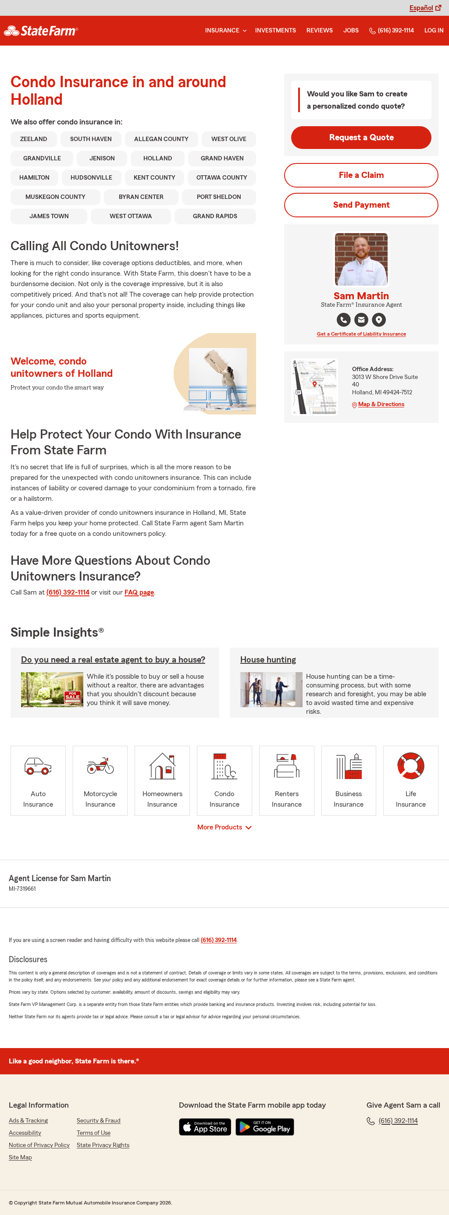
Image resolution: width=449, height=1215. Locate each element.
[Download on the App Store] (205, 1127)
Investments (275, 31)
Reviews (319, 31)
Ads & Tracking (28, 1121)
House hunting (268, 659)
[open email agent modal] (361, 321)
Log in (434, 31)
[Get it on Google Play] (264, 1127)
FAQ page (139, 592)
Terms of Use (93, 1133)
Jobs (351, 31)
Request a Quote (361, 137)
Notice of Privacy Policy (39, 1145)
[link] (41, 30)
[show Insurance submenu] (242, 31)
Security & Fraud (99, 1121)
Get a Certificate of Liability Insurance (361, 334)
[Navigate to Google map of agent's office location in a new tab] (379, 320)
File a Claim (361, 175)
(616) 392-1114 (396, 31)
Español (421, 7)
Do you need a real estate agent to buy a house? (113, 659)
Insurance (222, 31)
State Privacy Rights (103, 1145)
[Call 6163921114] (344, 320)
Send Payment (361, 205)
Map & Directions (381, 404)
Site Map (20, 1158)
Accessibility (25, 1133)
